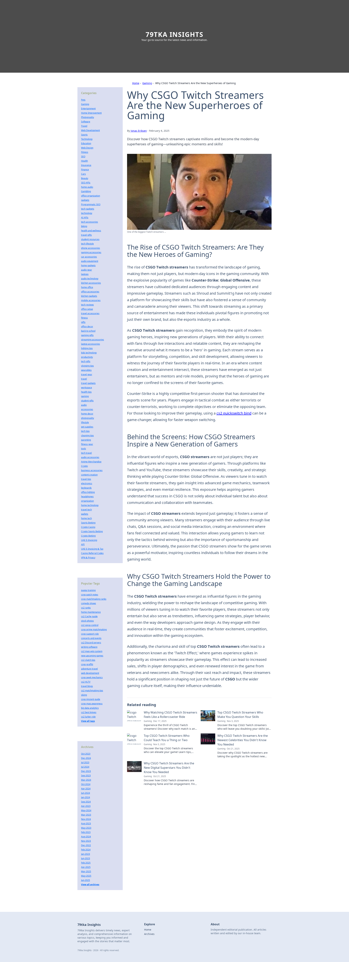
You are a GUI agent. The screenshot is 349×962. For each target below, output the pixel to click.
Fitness (84, 152)
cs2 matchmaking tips (92, 690)
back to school (88, 330)
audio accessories (90, 457)
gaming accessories (91, 252)
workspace (86, 387)
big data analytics (90, 708)
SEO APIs (85, 182)
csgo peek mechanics (92, 677)
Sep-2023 (86, 775)
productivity (87, 357)
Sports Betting (88, 522)
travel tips (86, 479)
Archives (149, 934)
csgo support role (90, 633)
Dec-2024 (86, 758)
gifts (83, 322)
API (83, 544)
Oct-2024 (85, 784)
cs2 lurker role (88, 716)
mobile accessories (91, 300)
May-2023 (86, 827)
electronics (86, 483)
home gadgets (88, 265)
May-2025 (86, 875)
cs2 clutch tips (88, 660)
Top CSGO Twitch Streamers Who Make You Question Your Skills (240, 714)
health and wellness (91, 230)
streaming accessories (92, 339)
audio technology (89, 278)
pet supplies (87, 426)
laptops (85, 274)
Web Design (87, 147)
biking (84, 226)
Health (84, 160)
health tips (86, 391)
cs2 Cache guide (89, 616)
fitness (84, 317)
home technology (90, 505)
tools (83, 448)
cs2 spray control (89, 625)
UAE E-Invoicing (89, 540)
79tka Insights (174, 34)
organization (87, 500)
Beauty (84, 178)
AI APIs (84, 217)
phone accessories (90, 248)
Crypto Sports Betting (92, 531)
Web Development (90, 130)
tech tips (85, 431)
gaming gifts (87, 335)
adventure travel (89, 668)
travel (84, 378)
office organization (90, 195)
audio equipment (89, 261)
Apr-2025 (86, 867)
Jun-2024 (85, 793)
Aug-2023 (86, 823)
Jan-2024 (85, 797)
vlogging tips (87, 365)
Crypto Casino (88, 527)
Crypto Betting (88, 535)
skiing (84, 694)
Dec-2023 (86, 771)
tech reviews (87, 304)
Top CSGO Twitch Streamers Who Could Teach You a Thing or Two (167, 738)
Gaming (147, 83)
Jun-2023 (85, 858)
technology (86, 213)
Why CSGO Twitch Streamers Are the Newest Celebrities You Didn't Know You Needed (242, 740)
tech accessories (89, 221)
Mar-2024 (86, 779)
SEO (83, 156)
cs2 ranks (86, 607)
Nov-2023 (86, 840)
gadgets (85, 200)
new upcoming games (92, 655)
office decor (87, 326)
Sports (84, 134)
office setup (87, 309)
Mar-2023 (86, 814)
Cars (83, 173)
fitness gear (87, 444)
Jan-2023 (85, 854)
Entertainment (88, 108)
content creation (89, 474)
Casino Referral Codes (92, 553)
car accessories (89, 256)
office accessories (90, 291)
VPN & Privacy (88, 557)
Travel (84, 126)
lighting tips (87, 348)
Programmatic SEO (90, 204)
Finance (85, 169)
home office (87, 287)
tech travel (86, 452)
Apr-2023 (86, 806)
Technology (87, 139)
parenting (86, 439)
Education (86, 143)
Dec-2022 (86, 845)
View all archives (90, 884)
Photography (87, 117)
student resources (90, 239)
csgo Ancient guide (90, 699)
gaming (85, 396)
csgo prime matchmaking (94, 629)
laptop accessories (90, 343)
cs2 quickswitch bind (233, 413)
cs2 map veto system (91, 651)
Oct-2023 (85, 753)
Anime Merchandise (91, 461)
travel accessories (90, 313)
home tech (86, 518)
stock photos (87, 620)
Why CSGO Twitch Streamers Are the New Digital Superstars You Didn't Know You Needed (169, 767)
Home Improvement (91, 112)
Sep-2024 (86, 801)
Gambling (86, 191)
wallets (84, 514)
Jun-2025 (85, 880)
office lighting (88, 492)
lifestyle (85, 422)
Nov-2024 (86, 819)
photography (87, 418)
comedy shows (88, 603)
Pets (83, 99)
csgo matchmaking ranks (93, 599)
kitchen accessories (91, 282)
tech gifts (85, 361)
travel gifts (86, 235)
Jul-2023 (85, 762)
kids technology (89, 352)
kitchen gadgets (89, 296)
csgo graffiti (87, 664)
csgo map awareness (92, 703)
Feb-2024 (86, 849)
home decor (87, 413)
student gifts (87, 400)
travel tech (86, 509)
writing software (89, 646)
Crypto (84, 466)
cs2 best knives (88, 712)
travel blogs (87, 686)
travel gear (86, 374)
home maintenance (91, 612)
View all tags (88, 721)
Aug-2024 (86, 836)
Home (135, 83)
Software (85, 121)
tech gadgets (87, 208)
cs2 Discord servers (91, 642)
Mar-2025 (86, 871)
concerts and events (91, 638)
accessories (87, 409)
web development (90, 673)
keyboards (86, 487)
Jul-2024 (85, 766)
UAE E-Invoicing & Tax (92, 548)
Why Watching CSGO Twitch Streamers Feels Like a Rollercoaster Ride (170, 714)
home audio (87, 187)
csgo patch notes (89, 594)
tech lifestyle (87, 243)
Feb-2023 (86, 832)
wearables (86, 370)
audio (84, 405)
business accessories (92, 470)
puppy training (88, 590)
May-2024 (86, 810)
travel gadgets (88, 383)
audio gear (86, 269)
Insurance (86, 165)
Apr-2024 (86, 788)
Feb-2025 (86, 862)
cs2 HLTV (85, 681)
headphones (87, 496)
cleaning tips (87, 435)
